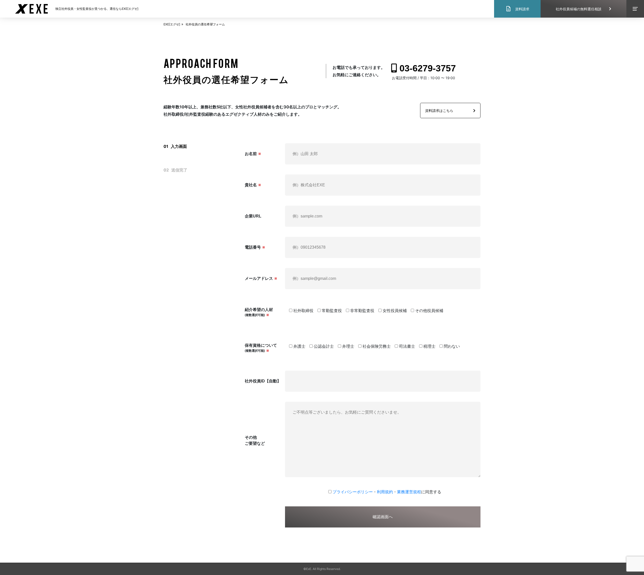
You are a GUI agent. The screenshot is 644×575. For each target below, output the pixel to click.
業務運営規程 (409, 492)
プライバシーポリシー (353, 492)
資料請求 (517, 8)
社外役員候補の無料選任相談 (578, 9)
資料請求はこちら (439, 110)
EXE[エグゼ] (172, 24)
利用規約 (385, 492)
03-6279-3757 (427, 68)
